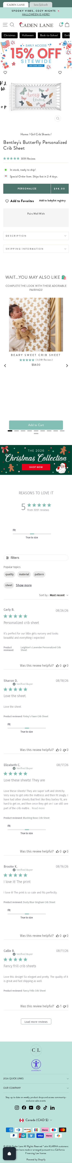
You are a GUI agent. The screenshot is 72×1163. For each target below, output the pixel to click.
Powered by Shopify (36, 1159)
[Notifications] (61, 25)
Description (16, 235)
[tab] (16, 4)
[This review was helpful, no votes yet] (57, 665)
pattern (39, 574)
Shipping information (25, 248)
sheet (8, 585)
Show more (24, 585)
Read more (38, 808)
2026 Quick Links (13, 1078)
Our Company (12, 1088)
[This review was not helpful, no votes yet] (64, 665)
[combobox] (53, 595)
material (24, 574)
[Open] (9, 1153)
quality (9, 574)
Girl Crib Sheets (40, 134)
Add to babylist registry (52, 200)
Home (24, 134)
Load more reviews (36, 1022)
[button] (36, 72)
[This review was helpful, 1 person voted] (57, 1006)
